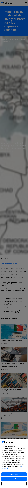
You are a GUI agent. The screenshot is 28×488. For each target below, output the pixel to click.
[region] (14, 463)
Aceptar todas (14, 474)
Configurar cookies (14, 484)
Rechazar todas (13, 479)
